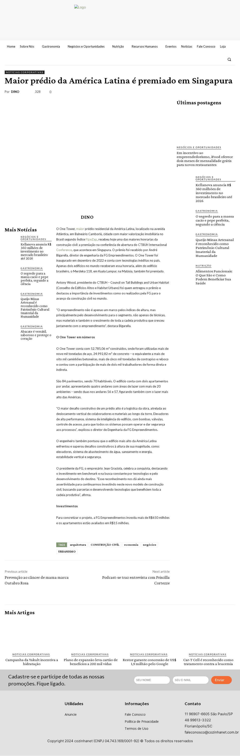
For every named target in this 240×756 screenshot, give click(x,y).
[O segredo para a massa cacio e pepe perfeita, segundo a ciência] (11, 272)
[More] (230, 92)
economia (131, 544)
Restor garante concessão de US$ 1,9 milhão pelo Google (149, 662)
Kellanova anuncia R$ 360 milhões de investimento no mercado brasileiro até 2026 (36, 251)
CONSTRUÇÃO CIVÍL (105, 544)
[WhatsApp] (219, 92)
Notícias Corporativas (24, 72)
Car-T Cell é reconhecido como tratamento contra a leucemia (208, 662)
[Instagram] (210, 59)
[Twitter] (219, 59)
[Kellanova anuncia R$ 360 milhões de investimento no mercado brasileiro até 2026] (11, 241)
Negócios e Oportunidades (33, 238)
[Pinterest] (208, 92)
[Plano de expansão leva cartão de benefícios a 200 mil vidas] (91, 634)
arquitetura (78, 544)
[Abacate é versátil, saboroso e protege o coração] (11, 330)
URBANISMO (67, 551)
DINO (15, 91)
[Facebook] (202, 59)
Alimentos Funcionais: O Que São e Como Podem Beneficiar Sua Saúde (214, 277)
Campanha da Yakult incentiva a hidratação (31, 662)
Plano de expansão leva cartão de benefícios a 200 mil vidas (91, 662)
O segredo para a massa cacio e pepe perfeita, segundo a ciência (34, 278)
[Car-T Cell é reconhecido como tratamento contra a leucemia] (208, 634)
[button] (229, 59)
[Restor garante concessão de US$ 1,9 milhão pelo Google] (149, 634)
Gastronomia (32, 268)
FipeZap (91, 239)
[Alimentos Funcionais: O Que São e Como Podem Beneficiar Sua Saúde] (184, 271)
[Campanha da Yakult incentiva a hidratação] (32, 634)
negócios (149, 544)
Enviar (219, 680)
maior (80, 229)
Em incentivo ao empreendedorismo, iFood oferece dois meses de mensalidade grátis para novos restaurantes (205, 158)
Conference (64, 250)
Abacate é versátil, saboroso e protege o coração (36, 335)
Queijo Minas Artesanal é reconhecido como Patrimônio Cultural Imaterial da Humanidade (35, 307)
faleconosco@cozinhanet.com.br (212, 732)
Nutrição (203, 265)
